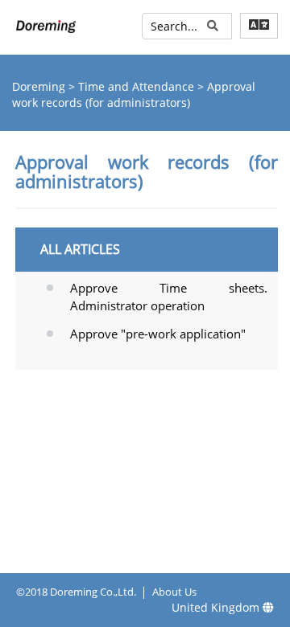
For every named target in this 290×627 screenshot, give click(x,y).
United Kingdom (217, 607)
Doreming (40, 86)
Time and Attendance (137, 86)
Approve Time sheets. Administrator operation (168, 296)
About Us (174, 591)
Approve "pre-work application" (158, 334)
